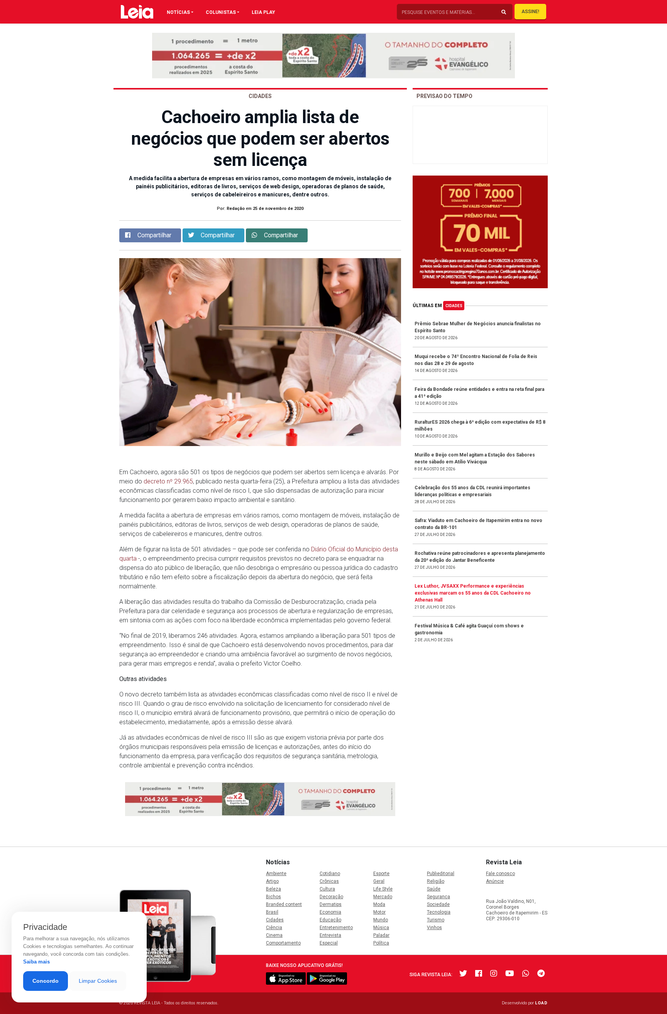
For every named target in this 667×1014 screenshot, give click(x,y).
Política (381, 943)
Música (381, 927)
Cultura (327, 889)
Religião (435, 881)
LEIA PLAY (263, 12)
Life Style (383, 889)
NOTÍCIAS (178, 12)
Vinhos (434, 927)
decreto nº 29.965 (168, 481)
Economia (330, 912)
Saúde (433, 889)
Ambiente (276, 873)
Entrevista (330, 935)
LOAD (541, 1003)
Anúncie (495, 881)
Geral (378, 881)
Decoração (331, 896)
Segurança (438, 896)
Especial (329, 943)
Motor (379, 912)
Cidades (453, 306)
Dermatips (331, 904)
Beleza (273, 889)
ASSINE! (530, 11)
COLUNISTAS (221, 12)
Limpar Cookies (98, 981)
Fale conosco (500, 873)
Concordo (45, 981)
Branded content (284, 904)
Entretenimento (336, 927)
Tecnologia (438, 912)
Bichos (273, 896)
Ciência (274, 927)
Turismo (435, 920)
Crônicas (329, 881)
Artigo (272, 881)
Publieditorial (440, 873)
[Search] (503, 12)
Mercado (382, 896)
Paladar (381, 935)
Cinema (274, 935)
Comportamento (283, 943)
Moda (379, 904)
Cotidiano (330, 873)
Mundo (380, 920)
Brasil (272, 912)
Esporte (381, 873)
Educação (330, 920)
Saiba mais (36, 962)
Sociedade (438, 904)
